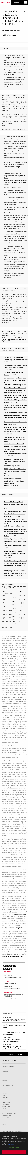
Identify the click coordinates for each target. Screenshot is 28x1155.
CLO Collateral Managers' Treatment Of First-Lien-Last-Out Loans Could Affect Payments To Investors (15, 563)
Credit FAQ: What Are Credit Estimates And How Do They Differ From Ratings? (15, 553)
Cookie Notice (10, 1144)
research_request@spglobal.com (12, 956)
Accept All (14, 1152)
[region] (14, 1143)
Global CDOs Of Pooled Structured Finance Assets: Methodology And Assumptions (15, 390)
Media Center (5, 1071)
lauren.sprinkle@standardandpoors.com (13, 988)
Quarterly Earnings (6, 1106)
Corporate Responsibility (7, 1126)
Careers (4, 1124)
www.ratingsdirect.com (19, 914)
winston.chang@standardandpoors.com (13, 998)
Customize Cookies (14, 1147)
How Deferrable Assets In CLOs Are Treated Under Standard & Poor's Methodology (15, 514)
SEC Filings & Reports (7, 1108)
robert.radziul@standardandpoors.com (13, 977)
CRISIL (4, 1076)
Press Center (5, 1097)
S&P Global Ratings (9, 1060)
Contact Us (4, 1080)
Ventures (4, 1095)
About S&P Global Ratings (8, 1066)
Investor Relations (6, 1102)
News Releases (5, 1104)
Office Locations (5, 1120)
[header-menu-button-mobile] (25, 2)
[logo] (5, 2)
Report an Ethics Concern (7, 1117)
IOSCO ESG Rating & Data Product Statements (12, 1131)
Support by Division (6, 1115)
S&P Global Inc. (7, 1085)
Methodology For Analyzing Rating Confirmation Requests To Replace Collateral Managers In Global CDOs (15, 429)
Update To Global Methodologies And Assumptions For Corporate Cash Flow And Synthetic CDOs (16, 180)
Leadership (4, 1129)
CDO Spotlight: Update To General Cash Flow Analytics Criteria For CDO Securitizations (16, 573)
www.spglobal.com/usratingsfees (12, 928)
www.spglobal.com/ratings (10, 912)
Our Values (4, 1091)
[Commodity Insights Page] (16, 1054)
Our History (4, 1093)
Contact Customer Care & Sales (9, 1113)
